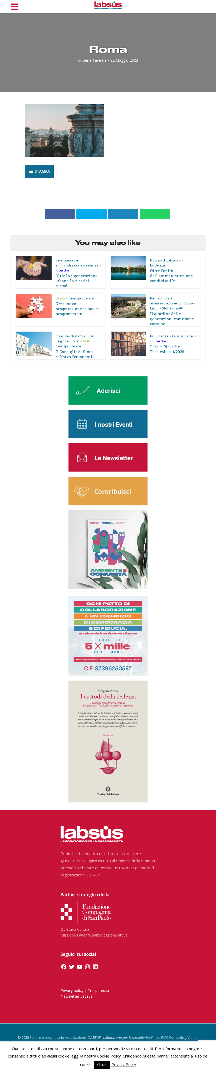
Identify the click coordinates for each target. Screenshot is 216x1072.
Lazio (154, 308)
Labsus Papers (184, 336)
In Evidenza (159, 336)
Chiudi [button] (102, 1064)
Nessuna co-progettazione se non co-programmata (78, 308)
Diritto (60, 298)
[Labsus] (108, 5)
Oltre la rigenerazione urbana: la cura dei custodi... (76, 280)
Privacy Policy (123, 1064)
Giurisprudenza (81, 298)
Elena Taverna (94, 60)
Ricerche (62, 270)
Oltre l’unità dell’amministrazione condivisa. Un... (171, 275)
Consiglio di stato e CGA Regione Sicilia (74, 338)
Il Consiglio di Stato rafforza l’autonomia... (76, 354)
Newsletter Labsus (76, 996)
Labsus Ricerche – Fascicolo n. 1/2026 (167, 349)
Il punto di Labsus (164, 260)
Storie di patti (172, 308)
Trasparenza (98, 990)
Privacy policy (72, 990)
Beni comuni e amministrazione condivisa (77, 263)
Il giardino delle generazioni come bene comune (172, 318)
